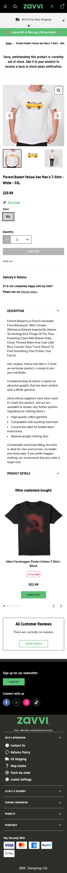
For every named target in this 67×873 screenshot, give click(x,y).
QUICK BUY (33, 595)
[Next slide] (61, 606)
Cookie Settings (21, 779)
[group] (33, 115)
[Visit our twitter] (16, 702)
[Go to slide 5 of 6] (15, 606)
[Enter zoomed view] (58, 90)
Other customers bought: (33, 490)
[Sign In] (52, 6)
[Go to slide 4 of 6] (13, 606)
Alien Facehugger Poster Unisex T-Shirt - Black (33, 563)
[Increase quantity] (27, 239)
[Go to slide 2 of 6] (7, 606)
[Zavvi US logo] (33, 6)
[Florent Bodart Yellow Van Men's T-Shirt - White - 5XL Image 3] (53, 158)
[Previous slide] (54, 606)
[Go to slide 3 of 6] (10, 606)
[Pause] (63, 20)
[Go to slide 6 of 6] (18, 606)
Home (8, 43)
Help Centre (18, 766)
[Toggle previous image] (9, 115)
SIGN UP (14, 682)
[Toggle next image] (57, 115)
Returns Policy (20, 752)
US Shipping (18, 759)
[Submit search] (15, 6)
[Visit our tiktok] (36, 702)
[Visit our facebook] (6, 702)
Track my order (20, 773)
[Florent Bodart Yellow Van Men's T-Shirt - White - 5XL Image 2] (33, 158)
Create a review (33, 643)
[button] (33, 202)
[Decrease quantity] (7, 239)
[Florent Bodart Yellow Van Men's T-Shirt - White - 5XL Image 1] (12, 158)
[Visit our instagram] (26, 702)
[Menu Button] (5, 6)
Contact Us (18, 745)
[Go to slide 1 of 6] (4, 606)
